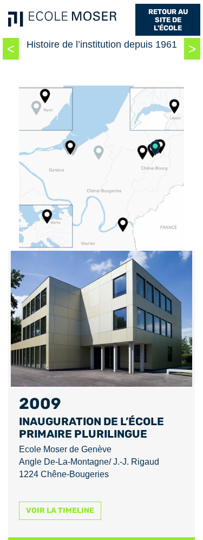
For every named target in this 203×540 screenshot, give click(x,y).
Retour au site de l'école (168, 20)
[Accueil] (62, 19)
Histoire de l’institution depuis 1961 (102, 44)
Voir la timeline (60, 510)
